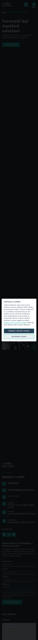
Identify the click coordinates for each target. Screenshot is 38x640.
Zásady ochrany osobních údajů (15, 322)
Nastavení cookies (19, 337)
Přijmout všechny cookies (19, 331)
